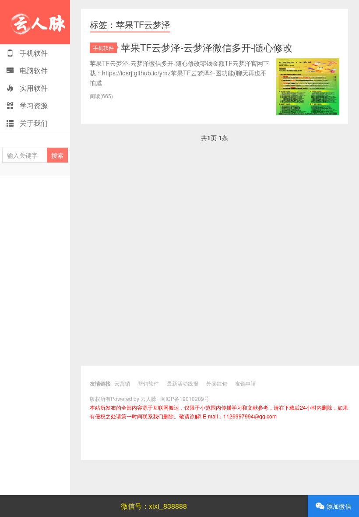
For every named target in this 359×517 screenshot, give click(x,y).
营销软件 (148, 383)
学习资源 (33, 105)
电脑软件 (33, 70)
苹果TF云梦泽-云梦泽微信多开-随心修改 (206, 47)
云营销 (122, 383)
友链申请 (245, 383)
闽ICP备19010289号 (184, 398)
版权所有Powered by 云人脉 (123, 398)
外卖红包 (216, 383)
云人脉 (35, 22)
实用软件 (33, 88)
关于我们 (33, 123)
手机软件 (33, 53)
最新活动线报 (182, 383)
